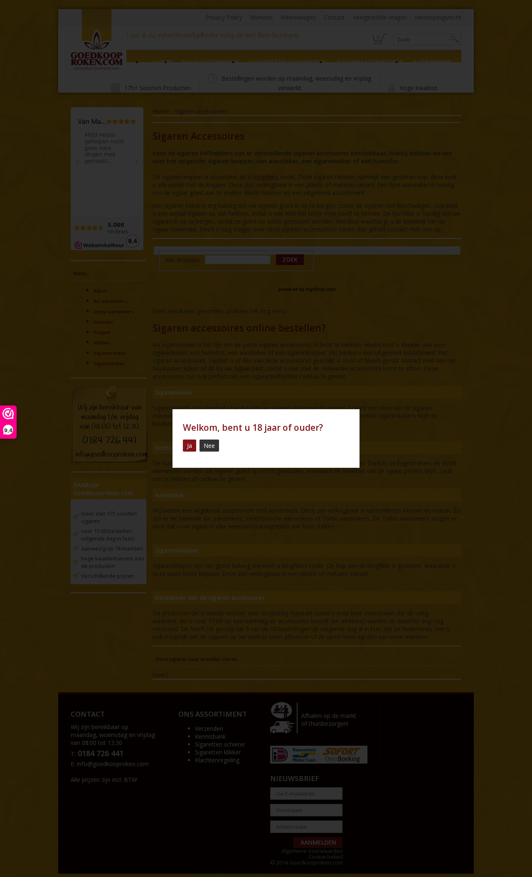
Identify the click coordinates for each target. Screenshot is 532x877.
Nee (209, 446)
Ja (189, 446)
